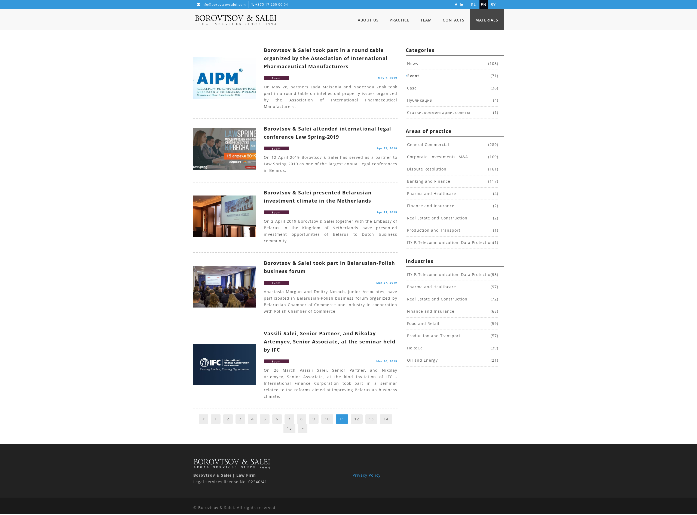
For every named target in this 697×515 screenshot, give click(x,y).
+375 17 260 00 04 (271, 4)
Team (426, 20)
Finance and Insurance (430, 205)
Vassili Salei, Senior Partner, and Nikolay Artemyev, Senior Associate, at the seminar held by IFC (329, 341)
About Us (368, 20)
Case (411, 88)
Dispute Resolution (426, 169)
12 (356, 418)
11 (342, 418)
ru (474, 4)
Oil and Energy (422, 360)
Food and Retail (422, 323)
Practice (399, 20)
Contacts (453, 20)
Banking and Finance (428, 181)
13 (371, 418)
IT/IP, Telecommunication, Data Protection (449, 242)
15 (289, 428)
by (493, 4)
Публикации (419, 100)
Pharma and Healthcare (431, 193)
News (412, 63)
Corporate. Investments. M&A (437, 156)
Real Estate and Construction (436, 218)
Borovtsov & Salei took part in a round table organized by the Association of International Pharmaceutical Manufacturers (326, 58)
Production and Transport (433, 230)
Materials (486, 20)
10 (327, 418)
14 (386, 418)
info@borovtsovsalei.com (223, 4)
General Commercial (427, 144)
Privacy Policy (367, 475)
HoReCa (414, 347)
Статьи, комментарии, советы (438, 112)
